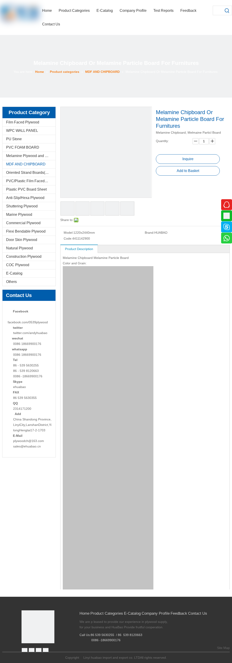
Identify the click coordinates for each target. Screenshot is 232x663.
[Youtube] (45, 651)
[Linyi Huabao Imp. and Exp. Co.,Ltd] (38, 626)
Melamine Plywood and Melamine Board (31, 156)
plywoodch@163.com (28, 441)
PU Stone (14, 139)
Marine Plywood (19, 214)
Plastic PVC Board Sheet (26, 189)
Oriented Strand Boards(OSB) (30, 172)
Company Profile (156, 613)
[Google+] (31, 651)
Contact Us (197, 613)
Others (11, 282)
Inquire (187, 159)
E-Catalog (14, 273)
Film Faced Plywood (22, 122)
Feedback (179, 613)
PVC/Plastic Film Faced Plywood (31, 181)
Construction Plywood (23, 256)
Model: (68, 232)
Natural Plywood (19, 248)
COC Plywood (17, 265)
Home (84, 613)
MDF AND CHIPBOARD (26, 164)
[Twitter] (38, 651)
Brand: (149, 232)
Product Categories (106, 613)
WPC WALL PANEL (22, 131)
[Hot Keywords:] (227, 10)
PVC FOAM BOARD (22, 147)
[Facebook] (24, 651)
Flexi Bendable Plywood (26, 231)
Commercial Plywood (23, 223)
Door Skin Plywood (21, 240)
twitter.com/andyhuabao (30, 333)
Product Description (79, 249)
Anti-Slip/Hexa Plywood (25, 198)
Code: (68, 238)
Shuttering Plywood (22, 206)
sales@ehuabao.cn (27, 446)
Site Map (223, 648)
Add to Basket (188, 171)
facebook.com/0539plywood (28, 322)
